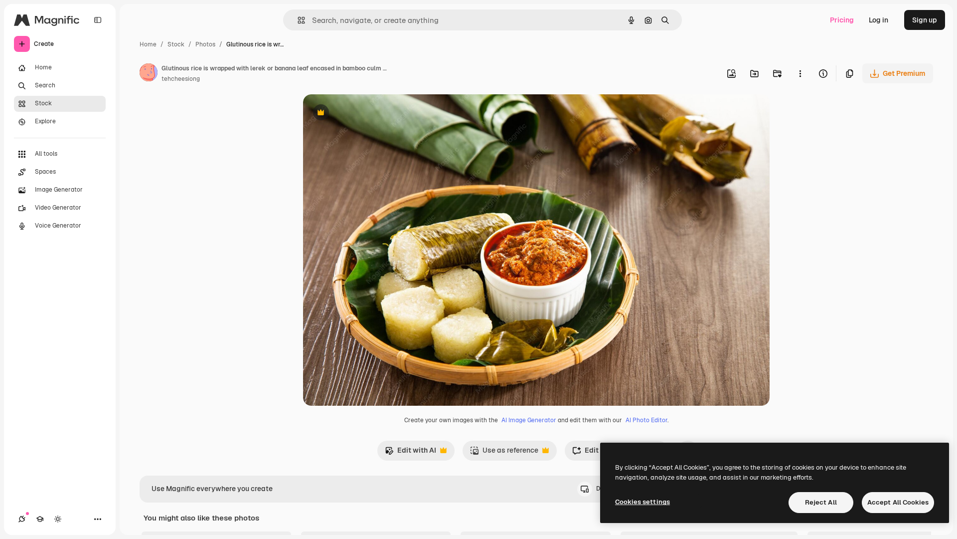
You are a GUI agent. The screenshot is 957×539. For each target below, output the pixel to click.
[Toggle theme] (58, 519)
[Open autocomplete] (297, 20)
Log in (878, 19)
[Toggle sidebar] (98, 20)
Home (148, 44)
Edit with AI (410, 453)
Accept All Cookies (898, 502)
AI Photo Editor (646, 420)
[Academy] (40, 519)
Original (367, 113)
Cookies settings (642, 502)
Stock (175, 44)
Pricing (842, 19)
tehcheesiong (180, 79)
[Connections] (22, 519)
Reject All (821, 502)
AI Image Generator (528, 420)
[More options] (800, 73)
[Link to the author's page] (149, 73)
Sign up (924, 19)
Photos (205, 44)
